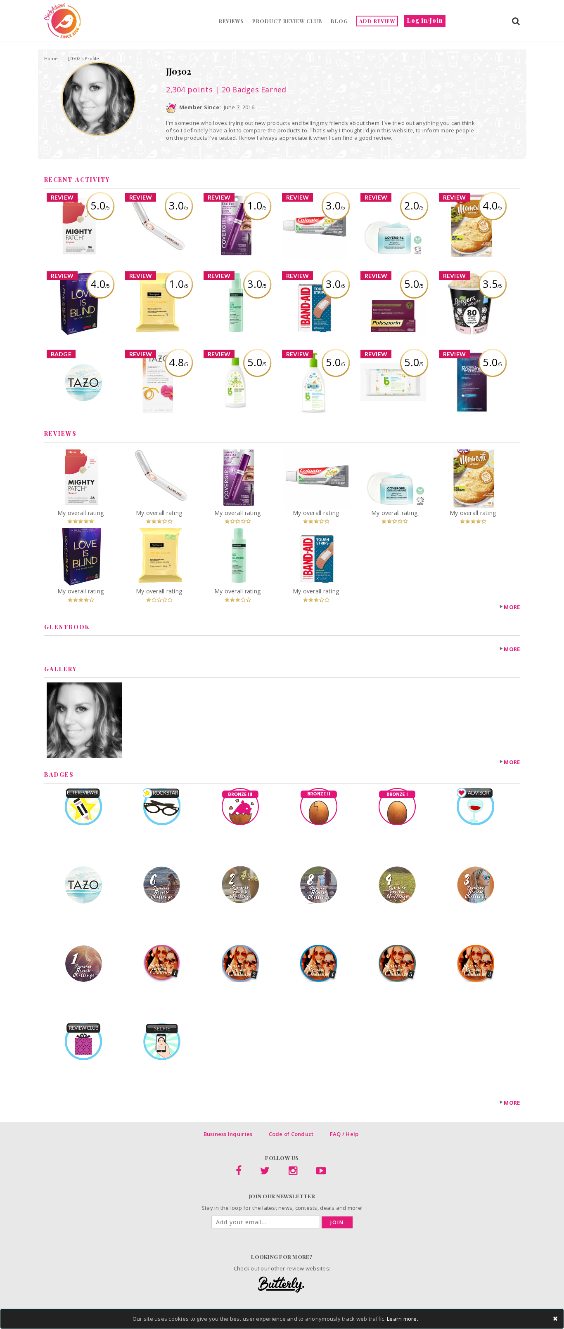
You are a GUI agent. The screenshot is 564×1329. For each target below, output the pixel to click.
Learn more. (402, 1318)
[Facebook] (239, 1172)
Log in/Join (425, 20)
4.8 (178, 362)
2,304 (189, 89)
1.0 (257, 205)
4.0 (492, 205)
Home (51, 58)
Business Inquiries (228, 1134)
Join (337, 1222)
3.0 (178, 205)
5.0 (100, 205)
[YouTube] (321, 1172)
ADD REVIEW (377, 21)
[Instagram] (293, 1172)
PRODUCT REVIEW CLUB (287, 21)
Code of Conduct (291, 1134)
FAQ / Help (344, 1134)
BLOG (339, 21)
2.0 (414, 205)
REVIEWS (231, 21)
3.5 (492, 284)
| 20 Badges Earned (250, 89)
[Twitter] (265, 1172)
